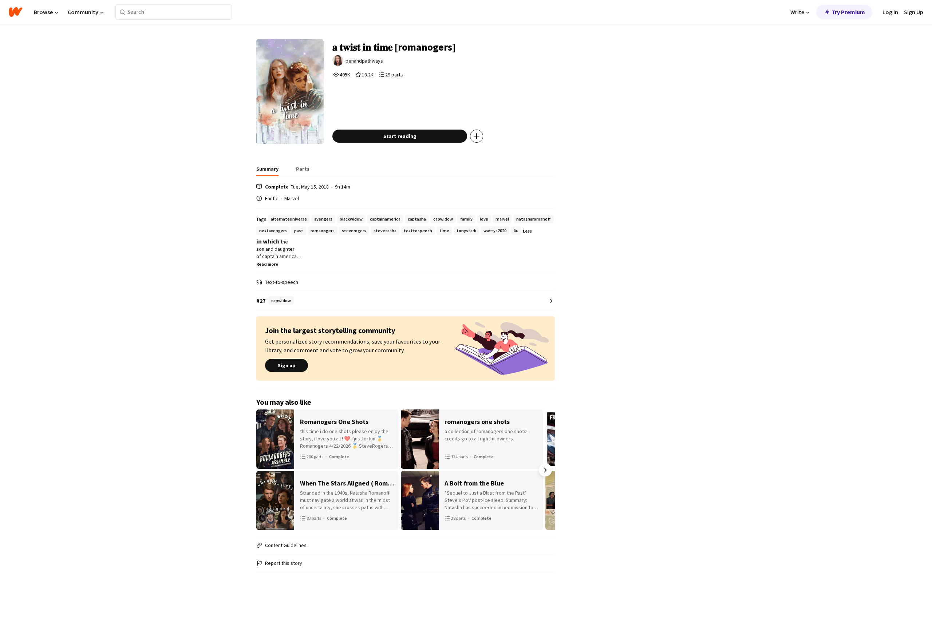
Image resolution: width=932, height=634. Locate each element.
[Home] (15, 12)
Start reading (399, 136)
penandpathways (364, 61)
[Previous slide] (265, 469)
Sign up (287, 365)
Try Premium (848, 12)
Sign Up (913, 12)
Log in (890, 12)
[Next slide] (545, 469)
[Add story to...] (476, 136)
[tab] (267, 171)
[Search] (122, 12)
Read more (267, 264)
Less (527, 231)
